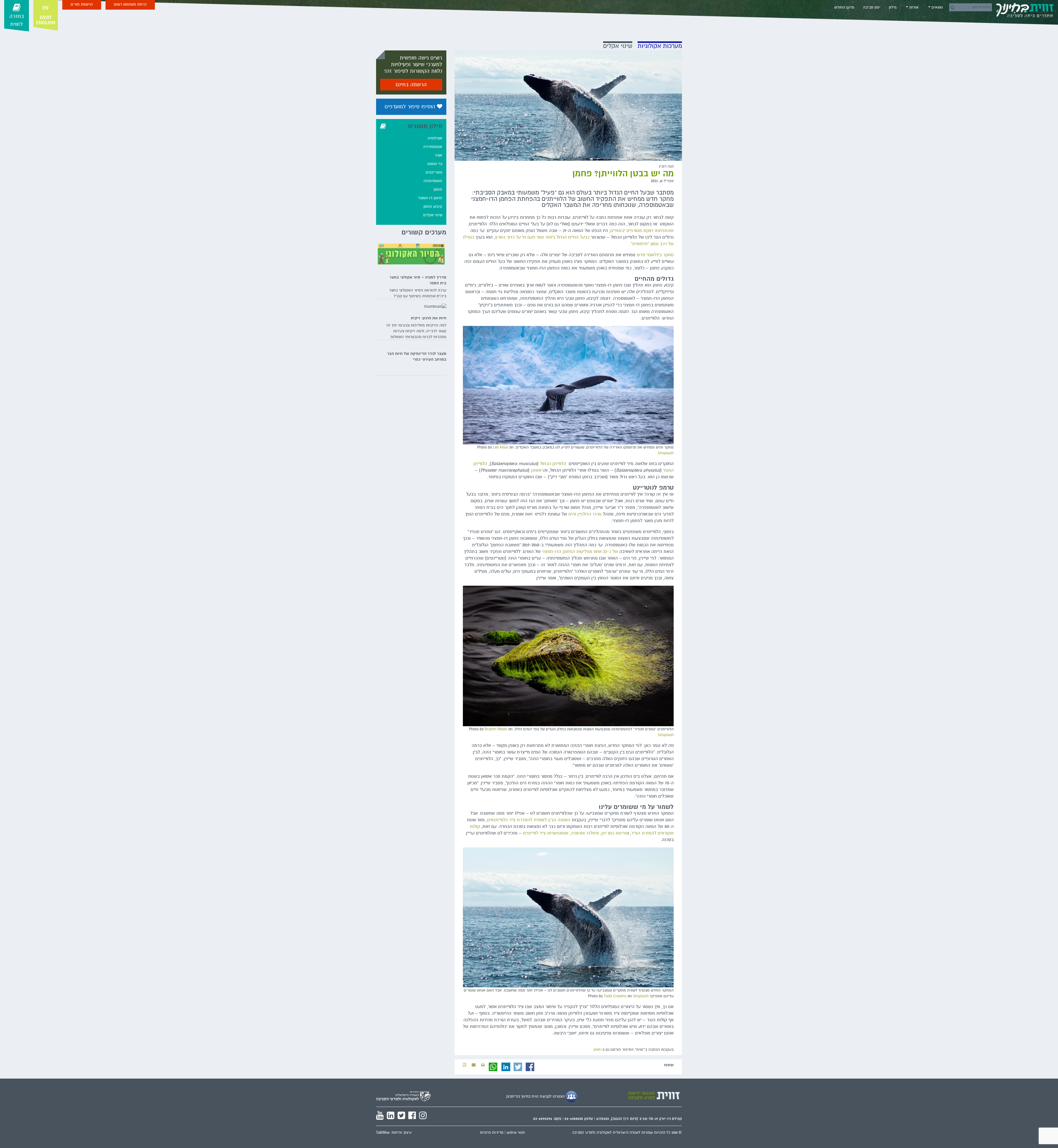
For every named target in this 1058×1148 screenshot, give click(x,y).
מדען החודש (844, 7)
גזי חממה (434, 163)
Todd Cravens (615, 996)
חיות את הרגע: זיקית (428, 317)
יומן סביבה (871, 7)
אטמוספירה (432, 146)
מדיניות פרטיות (491, 1132)
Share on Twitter (518, 1067)
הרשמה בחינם (411, 84)
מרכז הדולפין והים (584, 514)
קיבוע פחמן (432, 206)
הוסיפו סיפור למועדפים (411, 106)
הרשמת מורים (82, 4)
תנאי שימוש (516, 1132)
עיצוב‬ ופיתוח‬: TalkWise (394, 1132)
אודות (913, 7)
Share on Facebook (530, 1067)
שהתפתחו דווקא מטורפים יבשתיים (642, 230)
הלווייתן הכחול (553, 463)
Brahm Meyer (496, 729)
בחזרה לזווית (16, 20)
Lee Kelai (500, 447)
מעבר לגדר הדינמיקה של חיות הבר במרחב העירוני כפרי (416, 356)
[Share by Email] (474, 1065)
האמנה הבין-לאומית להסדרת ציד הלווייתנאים (528, 820)
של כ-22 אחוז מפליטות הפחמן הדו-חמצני (580, 551)
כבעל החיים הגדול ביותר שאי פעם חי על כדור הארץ (542, 237)
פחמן (438, 189)
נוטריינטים (434, 172)
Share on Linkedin (505, 1067)
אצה (438, 155)
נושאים (936, 7)
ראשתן (537, 470)
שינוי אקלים (432, 215)
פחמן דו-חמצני (430, 198)
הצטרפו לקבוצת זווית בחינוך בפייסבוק (536, 1096)
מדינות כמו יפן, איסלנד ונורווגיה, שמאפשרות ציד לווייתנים (575, 833)
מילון (893, 7)
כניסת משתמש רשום (130, 4)
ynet (597, 1049)
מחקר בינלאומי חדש (655, 255)
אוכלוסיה (435, 138)
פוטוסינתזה (432, 181)
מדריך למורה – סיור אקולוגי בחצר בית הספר (418, 280)
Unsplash (666, 453)
